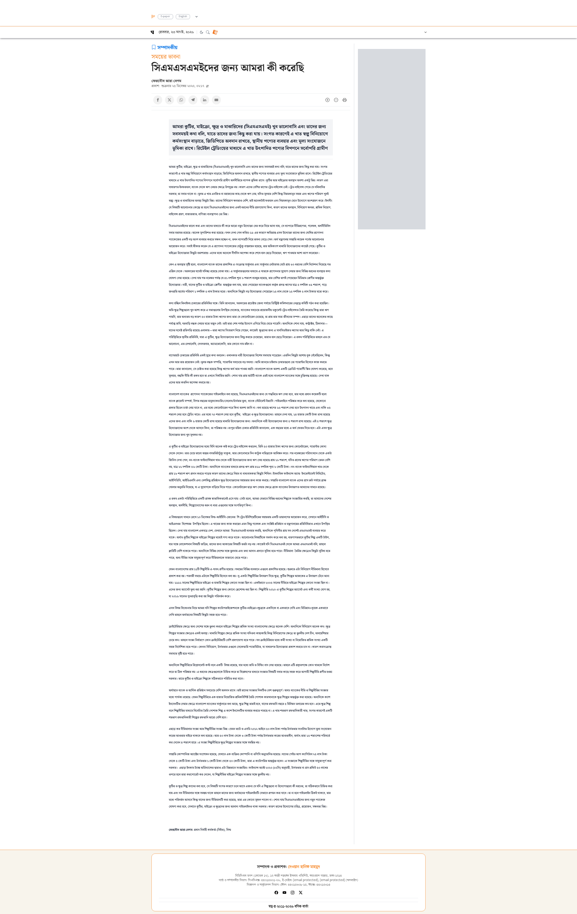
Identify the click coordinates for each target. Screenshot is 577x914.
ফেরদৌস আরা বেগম (166, 80)
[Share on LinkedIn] (204, 99)
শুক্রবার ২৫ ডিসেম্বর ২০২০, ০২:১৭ (178, 86)
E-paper (165, 16)
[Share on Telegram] (192, 99)
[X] (300, 892)
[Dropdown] (196, 16)
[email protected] (305, 880)
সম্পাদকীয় (167, 47)
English (183, 16)
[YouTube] (284, 892)
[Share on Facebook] (157, 99)
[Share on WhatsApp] (181, 99)
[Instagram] (292, 892)
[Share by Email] (216, 99)
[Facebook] (276, 892)
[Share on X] (169, 99)
